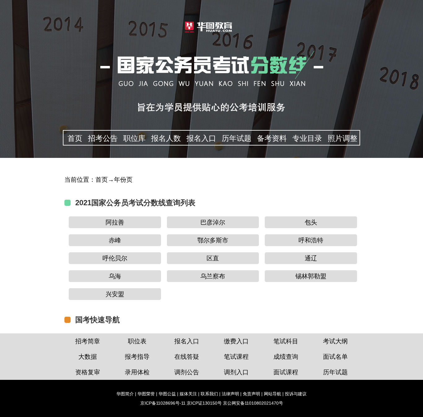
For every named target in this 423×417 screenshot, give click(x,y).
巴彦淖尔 (212, 222)
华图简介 (125, 393)
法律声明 (230, 393)
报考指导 (137, 356)
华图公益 (167, 393)
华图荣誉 (146, 393)
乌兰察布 (212, 276)
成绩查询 (285, 356)
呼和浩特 (311, 240)
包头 (311, 222)
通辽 (311, 258)
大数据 (87, 356)
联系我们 (209, 393)
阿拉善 (115, 222)
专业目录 (307, 138)
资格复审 (87, 372)
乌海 (115, 276)
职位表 (137, 341)
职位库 (134, 138)
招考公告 (103, 138)
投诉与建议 (296, 393)
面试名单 (335, 356)
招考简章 (87, 341)
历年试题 (236, 138)
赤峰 (115, 240)
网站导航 (272, 393)
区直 (213, 258)
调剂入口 (236, 372)
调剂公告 (186, 372)
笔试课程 (236, 356)
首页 (75, 138)
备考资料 (272, 138)
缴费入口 (236, 341)
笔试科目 (285, 341)
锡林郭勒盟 (310, 276)
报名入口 (201, 138)
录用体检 (137, 372)
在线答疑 (186, 356)
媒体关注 (188, 393)
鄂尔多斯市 (212, 240)
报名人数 (166, 138)
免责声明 (251, 393)
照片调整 (342, 138)
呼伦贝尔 (114, 258)
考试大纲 (335, 341)
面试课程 (285, 372)
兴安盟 (115, 294)
